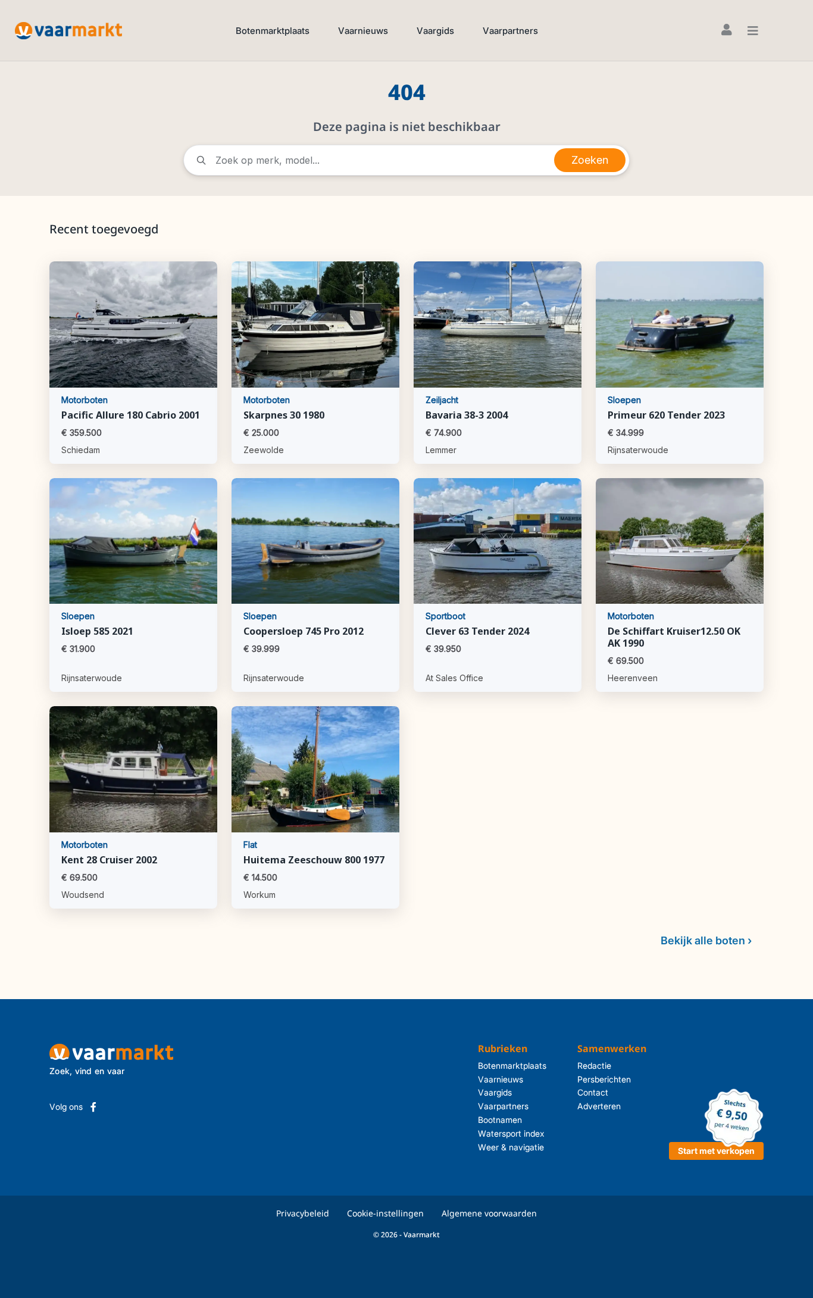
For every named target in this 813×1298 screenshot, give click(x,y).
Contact (592, 1092)
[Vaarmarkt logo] (68, 30)
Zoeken (589, 160)
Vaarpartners (510, 30)
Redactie (594, 1065)
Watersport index (511, 1133)
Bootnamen (500, 1120)
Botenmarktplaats (272, 30)
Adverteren (599, 1106)
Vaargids (435, 30)
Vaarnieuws (363, 30)
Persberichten (604, 1079)
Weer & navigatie (511, 1147)
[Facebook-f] (93, 1107)
